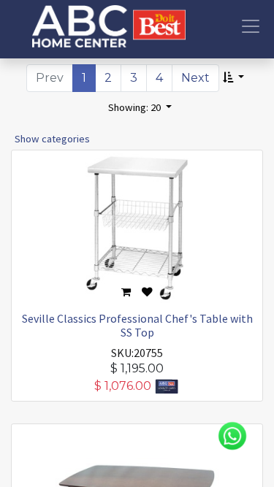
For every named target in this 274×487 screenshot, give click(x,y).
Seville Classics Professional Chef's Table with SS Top (137, 325)
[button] (233, 78)
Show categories (52, 138)
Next (195, 78)
